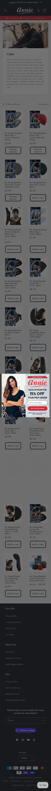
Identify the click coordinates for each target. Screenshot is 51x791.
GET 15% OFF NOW (37, 408)
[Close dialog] (47, 375)
